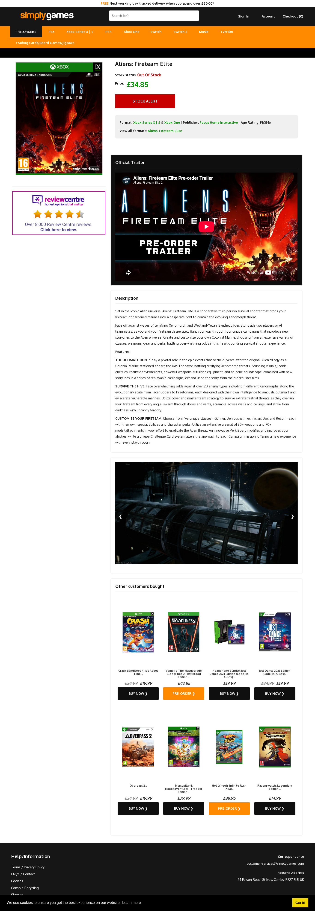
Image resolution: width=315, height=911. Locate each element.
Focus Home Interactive (219, 122)
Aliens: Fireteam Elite (165, 131)
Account (268, 16)
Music (203, 32)
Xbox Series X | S (79, 32)
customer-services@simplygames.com (275, 863)
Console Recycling (25, 888)
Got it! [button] (300, 903)
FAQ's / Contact (23, 874)
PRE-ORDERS (25, 32)
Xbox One (131, 32)
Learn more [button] (131, 903)
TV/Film (226, 32)
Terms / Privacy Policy (28, 867)
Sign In (243, 16)
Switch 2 (180, 32)
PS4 (108, 32)
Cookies (17, 881)
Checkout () (293, 16)
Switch (155, 32)
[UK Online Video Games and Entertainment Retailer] (46, 16)
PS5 (51, 32)
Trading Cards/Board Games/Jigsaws (44, 43)
